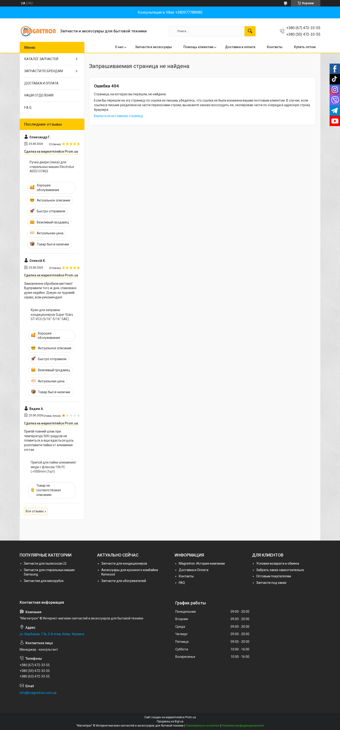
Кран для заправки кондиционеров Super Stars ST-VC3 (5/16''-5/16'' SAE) (52, 314)
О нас (119, 47)
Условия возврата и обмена (277, 563)
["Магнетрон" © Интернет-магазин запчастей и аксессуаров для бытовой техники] (38, 31)
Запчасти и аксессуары (153, 47)
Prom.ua (190, 717)
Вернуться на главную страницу (118, 116)
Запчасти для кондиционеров (124, 563)
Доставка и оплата (240, 47)
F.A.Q (27, 107)
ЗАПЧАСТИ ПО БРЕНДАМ (43, 71)
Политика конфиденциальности (243, 725)
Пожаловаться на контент (202, 725)
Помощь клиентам (198, 47)
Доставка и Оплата (193, 570)
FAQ (182, 583)
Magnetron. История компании (202, 563)
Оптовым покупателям (273, 576)
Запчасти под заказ (271, 583)
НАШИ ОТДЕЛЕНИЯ (38, 95)
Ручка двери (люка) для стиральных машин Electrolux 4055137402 (52, 166)
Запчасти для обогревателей (123, 581)
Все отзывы (34, 511)
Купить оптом (305, 47)
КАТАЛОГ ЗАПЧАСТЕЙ (41, 59)
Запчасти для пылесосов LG (45, 563)
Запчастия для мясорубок (44, 581)
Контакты (274, 47)
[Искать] (250, 31)
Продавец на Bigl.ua (170, 721)
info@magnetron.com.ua (38, 693)
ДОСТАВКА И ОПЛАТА (41, 83)
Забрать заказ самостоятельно (280, 570)
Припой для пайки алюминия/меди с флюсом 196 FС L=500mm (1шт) (53, 467)
